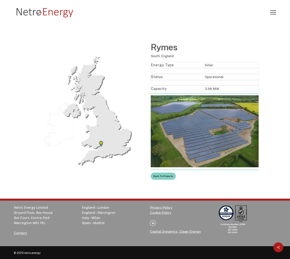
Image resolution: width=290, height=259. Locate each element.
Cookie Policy (160, 213)
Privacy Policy (161, 207)
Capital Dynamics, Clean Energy (175, 232)
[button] (273, 12)
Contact (20, 233)
